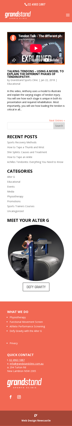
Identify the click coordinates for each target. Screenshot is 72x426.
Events (11, 186)
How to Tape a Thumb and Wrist (25, 147)
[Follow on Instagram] (19, 396)
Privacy (14, 343)
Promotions (14, 201)
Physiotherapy (15, 196)
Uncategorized (15, 211)
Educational (13, 83)
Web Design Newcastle (36, 420)
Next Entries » (57, 120)
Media (10, 191)
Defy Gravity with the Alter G (26, 331)
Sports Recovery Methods (22, 142)
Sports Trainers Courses (20, 206)
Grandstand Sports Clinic (24, 80)
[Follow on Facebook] (10, 396)
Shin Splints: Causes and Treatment (27, 152)
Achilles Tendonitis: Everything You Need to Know (35, 162)
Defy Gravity (36, 287)
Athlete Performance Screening (27, 326)
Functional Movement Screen (26, 321)
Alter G (11, 176)
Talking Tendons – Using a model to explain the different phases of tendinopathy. (35, 74)
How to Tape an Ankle (19, 157)
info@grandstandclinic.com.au (27, 363)
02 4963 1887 (36, 4)
